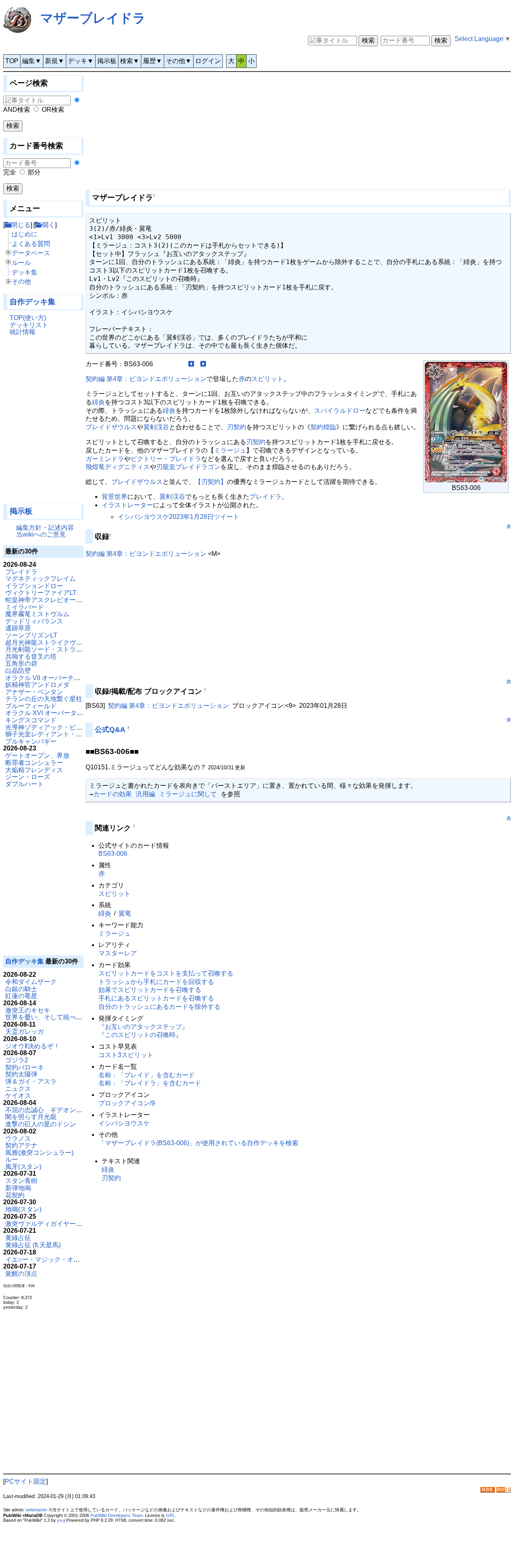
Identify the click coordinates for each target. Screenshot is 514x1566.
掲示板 (106, 60)
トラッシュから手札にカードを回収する (156, 981)
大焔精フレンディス (34, 770)
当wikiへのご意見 (41, 534)
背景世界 (114, 496)
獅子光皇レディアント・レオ (47, 734)
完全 (9, 172)
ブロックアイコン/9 (126, 1103)
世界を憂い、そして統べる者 (47, 1017)
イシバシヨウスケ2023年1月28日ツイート (178, 516)
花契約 (14, 1195)
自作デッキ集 (32, 301)
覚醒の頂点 (21, 1273)
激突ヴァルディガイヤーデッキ (50, 1223)
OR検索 (53, 109)
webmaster (36, 1509)
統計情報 (22, 331)
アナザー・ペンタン (34, 692)
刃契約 (236, 427)
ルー (11, 1159)
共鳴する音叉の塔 (31, 656)
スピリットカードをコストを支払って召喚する (165, 973)
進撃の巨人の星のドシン (40, 1124)
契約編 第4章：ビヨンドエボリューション (146, 378)
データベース (31, 253)
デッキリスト (29, 325)
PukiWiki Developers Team (116, 1515)
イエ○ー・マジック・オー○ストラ (54, 1259)
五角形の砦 (21, 663)
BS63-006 (112, 853)
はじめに (24, 234)
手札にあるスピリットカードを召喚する (156, 998)
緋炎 (98, 402)
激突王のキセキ (27, 1010)
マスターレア (117, 953)
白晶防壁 (18, 670)
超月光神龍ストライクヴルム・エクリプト (66, 642)
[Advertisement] (43, 423)
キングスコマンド (31, 720)
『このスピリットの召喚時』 (140, 1034)
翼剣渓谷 (156, 427)
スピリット (267, 378)
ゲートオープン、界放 (37, 755)
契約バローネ (24, 1067)
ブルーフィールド (31, 706)
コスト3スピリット (125, 1055)
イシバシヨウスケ (124, 1123)
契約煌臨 (323, 427)
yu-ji (61, 1520)
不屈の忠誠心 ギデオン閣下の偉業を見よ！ (69, 1110)
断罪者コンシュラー (34, 762)
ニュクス (18, 1088)
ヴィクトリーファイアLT (41, 592)
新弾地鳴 (18, 1188)
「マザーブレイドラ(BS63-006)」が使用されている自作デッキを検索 (198, 1143)
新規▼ (54, 60)
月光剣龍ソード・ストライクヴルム (56, 649)
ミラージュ (230, 450)
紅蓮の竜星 (21, 995)
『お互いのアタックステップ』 (143, 1026)
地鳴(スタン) (23, 1209)
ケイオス (18, 1095)
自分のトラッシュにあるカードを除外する (159, 1006)
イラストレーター (127, 505)
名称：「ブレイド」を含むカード (146, 1075)
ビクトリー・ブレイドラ (166, 458)
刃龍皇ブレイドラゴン (188, 466)
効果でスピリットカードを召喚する (149, 989)
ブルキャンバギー (31, 741)
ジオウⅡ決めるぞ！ (32, 1046)
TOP (11, 60)
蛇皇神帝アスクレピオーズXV (48, 599)
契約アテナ (21, 1145)
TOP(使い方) (28, 317)
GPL (170, 1515)
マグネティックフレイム (40, 578)
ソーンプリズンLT (31, 635)
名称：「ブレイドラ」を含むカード (149, 1083)
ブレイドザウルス (111, 427)
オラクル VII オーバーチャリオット (55, 677)
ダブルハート (24, 784)
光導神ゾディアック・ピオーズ (50, 727)
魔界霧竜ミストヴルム (37, 614)
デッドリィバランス (34, 621)
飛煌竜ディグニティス (118, 466)
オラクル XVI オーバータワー (47, 712)
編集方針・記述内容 (45, 527)
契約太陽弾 (21, 1074)
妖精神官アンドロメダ (37, 684)
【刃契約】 (211, 481)
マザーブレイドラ (93, 18)
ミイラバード (24, 607)
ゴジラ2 (16, 1060)
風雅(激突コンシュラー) (39, 1152)
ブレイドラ (21, 571)
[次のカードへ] (203, 364)
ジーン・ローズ (27, 776)
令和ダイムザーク (31, 981)
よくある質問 (31, 243)
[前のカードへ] (191, 364)
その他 (21, 281)
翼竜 (124, 913)
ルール (21, 262)
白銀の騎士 (21, 989)
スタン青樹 (21, 1180)
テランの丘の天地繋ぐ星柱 (43, 698)
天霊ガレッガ (24, 1031)
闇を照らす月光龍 (31, 1116)
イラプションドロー (34, 585)
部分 (34, 172)
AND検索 (16, 109)
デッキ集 (24, 272)
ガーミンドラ (105, 458)
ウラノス (18, 1138)
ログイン (208, 60)
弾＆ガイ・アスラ (31, 1081)
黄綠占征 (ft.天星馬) (33, 1245)
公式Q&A (110, 730)
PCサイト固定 (25, 1481)
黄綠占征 (18, 1237)
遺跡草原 (18, 628)
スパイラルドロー (339, 410)
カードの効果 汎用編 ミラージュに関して (155, 794)
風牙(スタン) (23, 1166)
